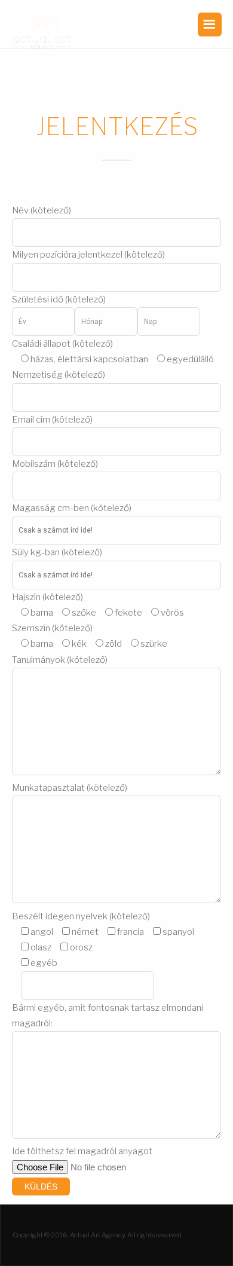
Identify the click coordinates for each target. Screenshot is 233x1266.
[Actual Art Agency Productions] (42, 27)
